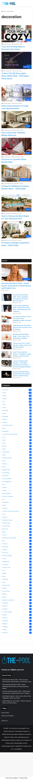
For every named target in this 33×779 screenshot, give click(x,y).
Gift (4, 541)
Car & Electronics (8, 425)
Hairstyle (5, 579)
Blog (4, 466)
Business (5, 389)
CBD (4, 449)
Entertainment (7, 493)
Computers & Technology (10, 434)
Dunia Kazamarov (7, 71)
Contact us (4, 720)
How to (5, 535)
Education (5, 410)
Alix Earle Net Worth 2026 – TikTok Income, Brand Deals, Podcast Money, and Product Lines (16, 285)
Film (4, 570)
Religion (5, 623)
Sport (4, 428)
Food (4, 440)
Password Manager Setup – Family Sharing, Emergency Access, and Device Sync (21, 373)
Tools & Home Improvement (11, 511)
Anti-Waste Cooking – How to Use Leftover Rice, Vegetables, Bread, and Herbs (22, 318)
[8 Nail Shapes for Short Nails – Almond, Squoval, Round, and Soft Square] (6, 327)
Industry (5, 517)
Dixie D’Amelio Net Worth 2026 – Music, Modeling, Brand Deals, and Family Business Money (15, 686)
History (5, 629)
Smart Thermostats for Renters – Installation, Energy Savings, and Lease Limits (22, 354)
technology (6, 472)
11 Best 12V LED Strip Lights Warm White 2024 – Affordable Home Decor (15, 76)
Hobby (4, 490)
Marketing (5, 431)
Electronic (5, 529)
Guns (4, 582)
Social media (6, 523)
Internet (5, 543)
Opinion (5, 615)
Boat (4, 576)
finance (5, 419)
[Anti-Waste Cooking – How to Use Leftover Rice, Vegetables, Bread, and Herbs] (6, 319)
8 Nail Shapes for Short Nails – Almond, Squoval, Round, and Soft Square (22, 327)
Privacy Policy (5, 712)
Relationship (6, 469)
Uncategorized (7, 481)
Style (4, 455)
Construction (6, 526)
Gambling (5, 416)
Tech (4, 404)
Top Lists (5, 552)
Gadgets (5, 626)
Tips (4, 443)
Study (4, 558)
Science (5, 618)
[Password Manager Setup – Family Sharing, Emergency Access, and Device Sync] (6, 374)
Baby (4, 532)
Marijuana (5, 546)
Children (5, 508)
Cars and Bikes (7, 478)
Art (3, 499)
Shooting (5, 603)
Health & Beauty (7, 555)
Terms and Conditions (7, 715)
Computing (6, 452)
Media (4, 573)
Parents (5, 549)
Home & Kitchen (7, 458)
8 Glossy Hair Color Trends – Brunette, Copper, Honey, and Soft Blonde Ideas (22, 345)
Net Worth (6, 475)
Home (4, 11)
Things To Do (6, 567)
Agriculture (6, 561)
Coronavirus (6, 591)
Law (4, 437)
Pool (4, 461)
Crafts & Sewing (7, 612)
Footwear (5, 620)
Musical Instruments (8, 600)
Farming (5, 632)
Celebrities (6, 502)
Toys (4, 514)
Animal (5, 487)
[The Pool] (8, 3)
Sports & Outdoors (8, 496)
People (5, 588)
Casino (5, 398)
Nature (5, 594)
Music (4, 505)
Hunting (5, 606)
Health (4, 395)
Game (4, 413)
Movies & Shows (7, 520)
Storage (5, 609)
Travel (4, 407)
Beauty (5, 446)
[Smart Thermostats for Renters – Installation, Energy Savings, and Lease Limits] (6, 354)
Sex (4, 484)
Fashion (5, 422)
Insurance (5, 564)
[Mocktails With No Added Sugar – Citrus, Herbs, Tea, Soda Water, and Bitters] (6, 336)
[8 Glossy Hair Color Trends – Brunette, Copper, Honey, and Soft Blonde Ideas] (6, 345)
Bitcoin (5, 597)
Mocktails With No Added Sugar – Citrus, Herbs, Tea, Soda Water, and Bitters (21, 336)
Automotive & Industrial (9, 538)
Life (4, 401)
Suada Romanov (7, 44)
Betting (5, 464)
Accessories (6, 585)
